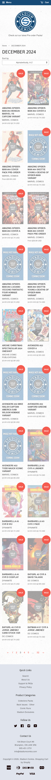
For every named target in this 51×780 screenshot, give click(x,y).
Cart (46, 2)
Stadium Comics (27, 759)
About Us (25, 679)
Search (25, 675)
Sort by (5, 58)
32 (38, 652)
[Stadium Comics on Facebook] (22, 726)
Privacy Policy (25, 687)
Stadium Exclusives (25, 712)
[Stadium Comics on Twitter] (15, 726)
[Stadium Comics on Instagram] (28, 726)
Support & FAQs (25, 683)
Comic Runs (25, 708)
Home (4, 45)
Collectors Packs (25, 700)
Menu (8, 2)
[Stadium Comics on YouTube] (35, 726)
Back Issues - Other (25, 704)
